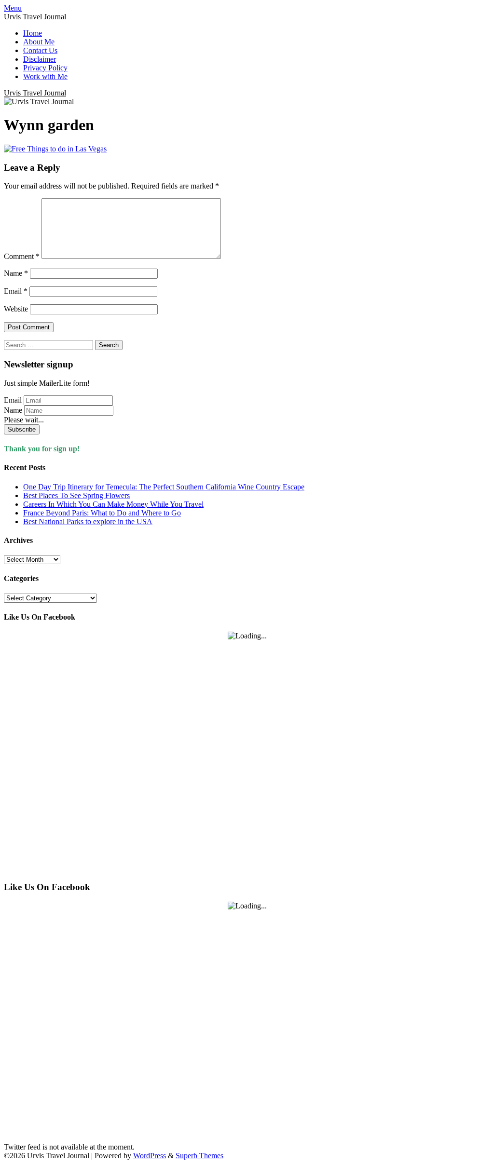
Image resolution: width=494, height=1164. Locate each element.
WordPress (149, 1155)
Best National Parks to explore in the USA (87, 521)
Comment (22, 256)
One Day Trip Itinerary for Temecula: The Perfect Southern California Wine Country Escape (163, 487)
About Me (39, 42)
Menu (13, 8)
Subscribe (22, 429)
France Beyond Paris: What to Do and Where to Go (102, 513)
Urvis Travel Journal (35, 17)
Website (16, 309)
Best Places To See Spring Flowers (76, 495)
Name (16, 273)
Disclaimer (39, 59)
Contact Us (40, 50)
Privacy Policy (45, 68)
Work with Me (45, 76)
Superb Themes (199, 1155)
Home (32, 33)
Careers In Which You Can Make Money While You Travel (113, 504)
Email (15, 291)
